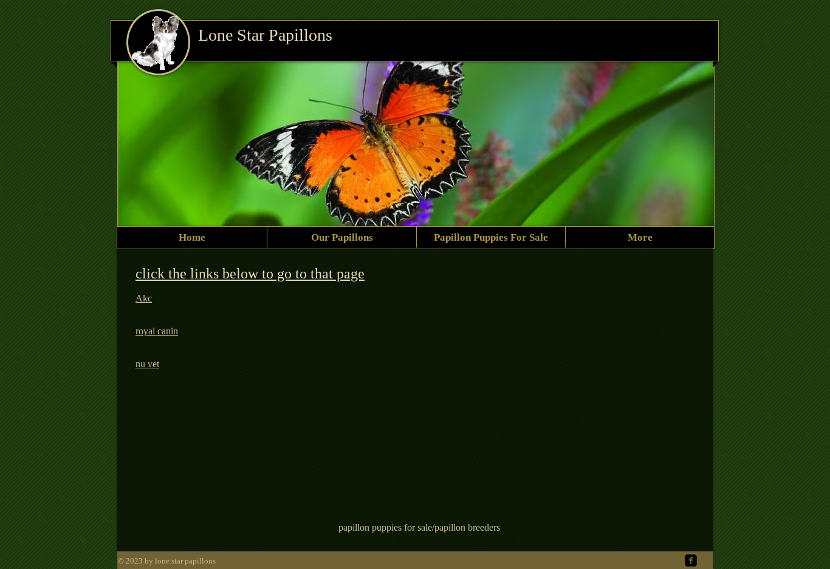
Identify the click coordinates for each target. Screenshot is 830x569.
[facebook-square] (691, 560)
